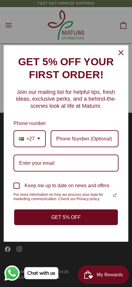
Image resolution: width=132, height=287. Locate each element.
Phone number (30, 123)
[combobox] (30, 138)
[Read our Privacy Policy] (114, 195)
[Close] (121, 52)
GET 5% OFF (66, 217)
